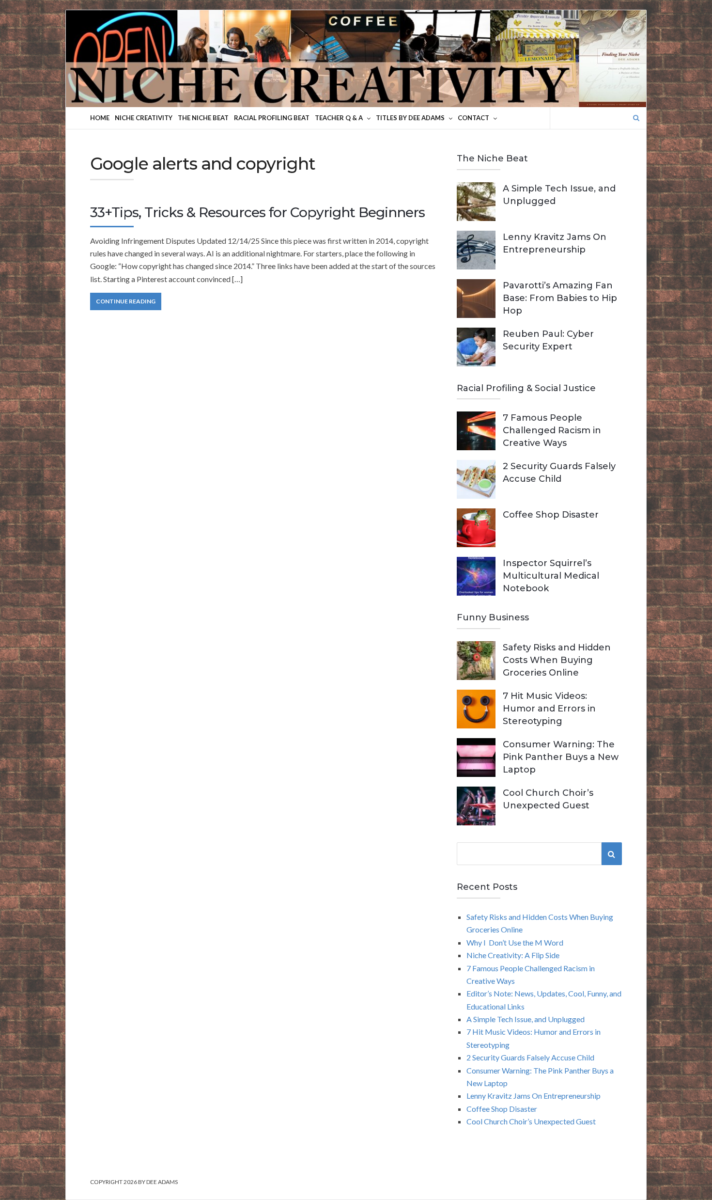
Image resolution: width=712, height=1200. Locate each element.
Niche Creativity (143, 118)
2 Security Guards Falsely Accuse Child (530, 1057)
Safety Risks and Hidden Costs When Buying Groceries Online (557, 660)
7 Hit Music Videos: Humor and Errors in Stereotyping (549, 708)
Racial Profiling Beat (272, 118)
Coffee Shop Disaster (551, 514)
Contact (473, 118)
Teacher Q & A (339, 118)
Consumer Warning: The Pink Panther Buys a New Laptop (561, 757)
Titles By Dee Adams (410, 118)
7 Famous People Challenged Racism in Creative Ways (552, 430)
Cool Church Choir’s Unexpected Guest (531, 1121)
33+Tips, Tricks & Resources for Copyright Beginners (257, 212)
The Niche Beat (203, 118)
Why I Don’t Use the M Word (514, 942)
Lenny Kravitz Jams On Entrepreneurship (533, 1095)
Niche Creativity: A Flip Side (512, 955)
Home (99, 118)
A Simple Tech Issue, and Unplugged (525, 1019)
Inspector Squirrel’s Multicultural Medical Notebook (551, 576)
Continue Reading (125, 301)
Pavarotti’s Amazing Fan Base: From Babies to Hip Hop (560, 298)
